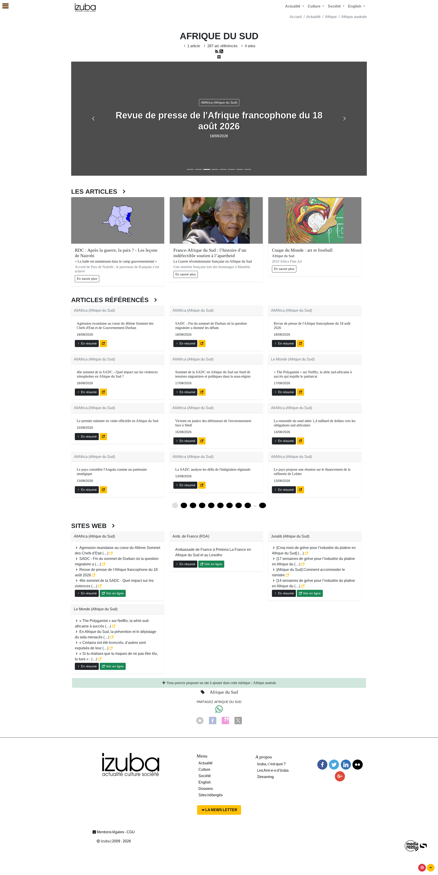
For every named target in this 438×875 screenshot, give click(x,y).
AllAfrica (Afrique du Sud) (94, 310)
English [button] (355, 6)
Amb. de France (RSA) (190, 536)
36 (202, 505)
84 (238, 505)
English (204, 782)
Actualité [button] (293, 6)
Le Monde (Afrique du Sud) (293, 359)
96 (247, 505)
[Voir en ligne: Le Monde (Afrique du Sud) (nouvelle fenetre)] (300, 392)
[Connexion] (422, 868)
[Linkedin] (346, 765)
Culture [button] (314, 6)
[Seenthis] (225, 720)
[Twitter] (334, 765)
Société (204, 776)
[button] (93, 119)
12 (183, 505)
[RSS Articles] (221, 51)
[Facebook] (213, 720)
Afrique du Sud (224, 692)
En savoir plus (87, 278)
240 (262, 505)
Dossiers (205, 789)
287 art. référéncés (222, 46)
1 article (193, 46)
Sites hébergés (210, 795)
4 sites (249, 46)
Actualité (313, 17)
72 (229, 505)
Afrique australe (354, 17)
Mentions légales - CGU (115, 832)
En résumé (88, 343)
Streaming (265, 777)
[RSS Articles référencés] (217, 51)
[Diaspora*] (200, 720)
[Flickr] (357, 765)
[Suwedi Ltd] (423, 846)
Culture (204, 769)
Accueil (296, 17)
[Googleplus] (340, 776)
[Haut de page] (431, 868)
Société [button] (335, 6)
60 (220, 505)
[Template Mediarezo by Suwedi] (411, 846)
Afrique (331, 17)
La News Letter (221, 810)
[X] (238, 720)
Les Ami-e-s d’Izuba (273, 770)
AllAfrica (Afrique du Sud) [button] (219, 102)
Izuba (105, 841)
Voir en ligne (114, 593)
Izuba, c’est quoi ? (271, 764)
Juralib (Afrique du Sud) (290, 536)
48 (211, 505)
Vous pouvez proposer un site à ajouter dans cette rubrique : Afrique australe (221, 683)
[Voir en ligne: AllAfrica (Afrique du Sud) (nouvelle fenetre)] (103, 343)
